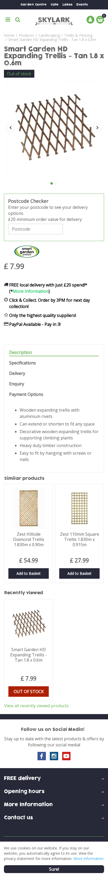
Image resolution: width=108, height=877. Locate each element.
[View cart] (100, 20)
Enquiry (16, 384)
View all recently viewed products (36, 706)
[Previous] (10, 128)
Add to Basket (29, 573)
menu (8, 20)
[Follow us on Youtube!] (66, 756)
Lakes (67, 4)
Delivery (17, 373)
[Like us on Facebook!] (41, 756)
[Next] (97, 128)
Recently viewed (23, 593)
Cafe (54, 4)
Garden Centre (33, 4)
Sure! (54, 869)
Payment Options (26, 394)
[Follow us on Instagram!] (54, 756)
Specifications (22, 363)
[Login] (90, 20)
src (18, 20)
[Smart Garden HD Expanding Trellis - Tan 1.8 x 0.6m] (54, 128)
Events (82, 4)
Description (20, 352)
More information (88, 858)
